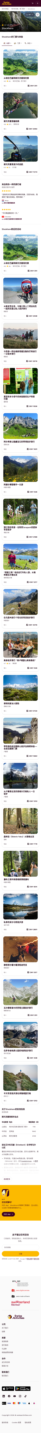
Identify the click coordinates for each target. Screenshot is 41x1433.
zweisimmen (27, 1161)
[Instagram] (20, 1396)
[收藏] (38, 15)
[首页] (6, 3)
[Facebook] (9, 1396)
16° (30, 14)
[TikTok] (25, 1396)
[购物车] (33, 3)
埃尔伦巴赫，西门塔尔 (18, 9)
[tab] (7, 43)
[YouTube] (14, 1396)
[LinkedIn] (3, 1396)
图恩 (36, 1161)
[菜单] (38, 3)
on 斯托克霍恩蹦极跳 (8, 203)
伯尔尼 (24, 1164)
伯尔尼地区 (5, 9)
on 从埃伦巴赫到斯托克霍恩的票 (12, 219)
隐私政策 (29, 1259)
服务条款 (36, 1259)
